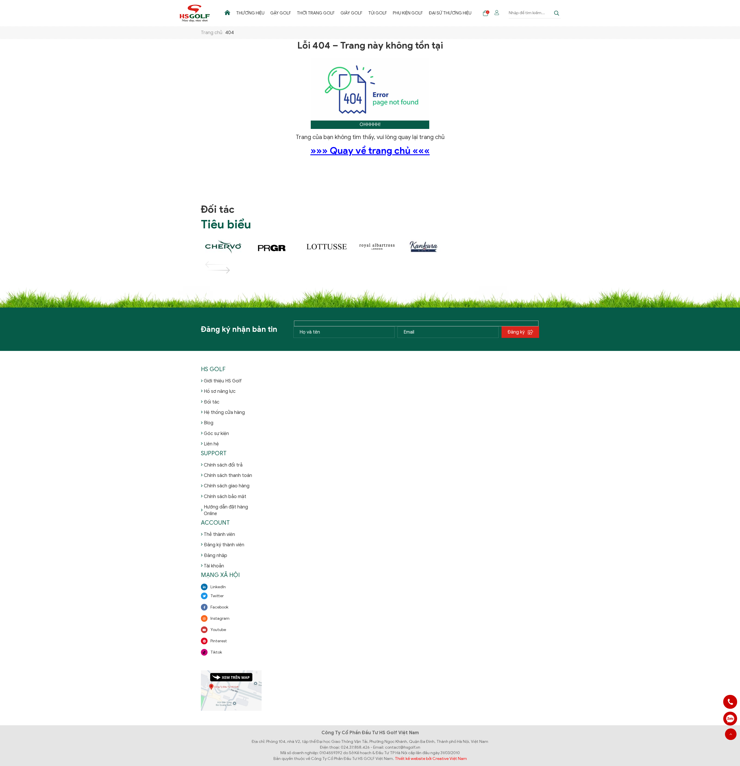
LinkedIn (218, 586)
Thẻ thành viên (219, 534)
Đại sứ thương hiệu (450, 13)
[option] (226, 246)
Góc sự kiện (216, 433)
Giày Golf (351, 13)
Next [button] (210, 270)
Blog (208, 423)
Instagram (220, 618)
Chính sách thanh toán (228, 475)
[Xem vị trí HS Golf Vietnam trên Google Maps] (231, 690)
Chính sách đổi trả (223, 465)
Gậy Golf (280, 13)
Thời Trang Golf (316, 13)
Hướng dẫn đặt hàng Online (226, 510)
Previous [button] (210, 264)
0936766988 (730, 719)
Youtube (218, 629)
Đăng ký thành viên (224, 545)
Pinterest (218, 641)
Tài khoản (214, 566)
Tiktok (216, 652)
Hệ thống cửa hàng (224, 412)
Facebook (219, 607)
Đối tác (211, 402)
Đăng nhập (215, 555)
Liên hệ (211, 444)
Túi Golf (377, 13)
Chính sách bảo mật (225, 496)
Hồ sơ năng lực (220, 391)
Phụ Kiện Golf (408, 13)
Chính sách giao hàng (226, 486)
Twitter (217, 595)
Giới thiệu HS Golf (223, 381)
